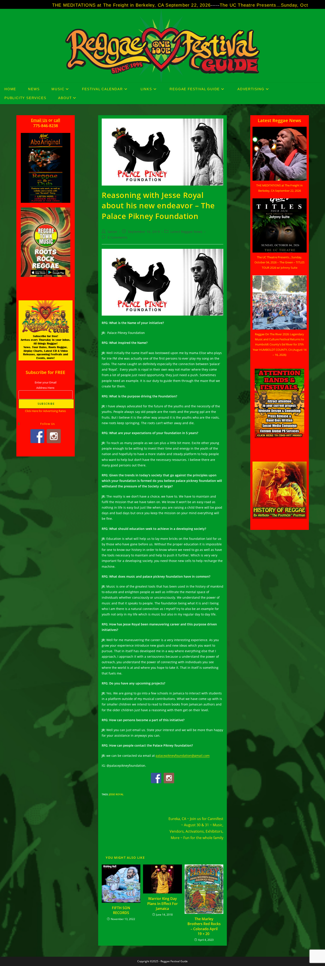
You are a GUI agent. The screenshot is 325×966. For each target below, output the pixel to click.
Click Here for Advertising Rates (45, 411)
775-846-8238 (45, 125)
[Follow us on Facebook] (156, 778)
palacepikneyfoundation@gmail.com (183, 755)
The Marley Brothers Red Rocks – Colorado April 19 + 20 (204, 926)
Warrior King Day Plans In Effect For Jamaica (162, 903)
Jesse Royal (116, 794)
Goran (112, 232)
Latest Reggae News (186, 232)
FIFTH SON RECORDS (121, 910)
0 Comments (118, 237)
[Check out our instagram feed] (169, 778)
